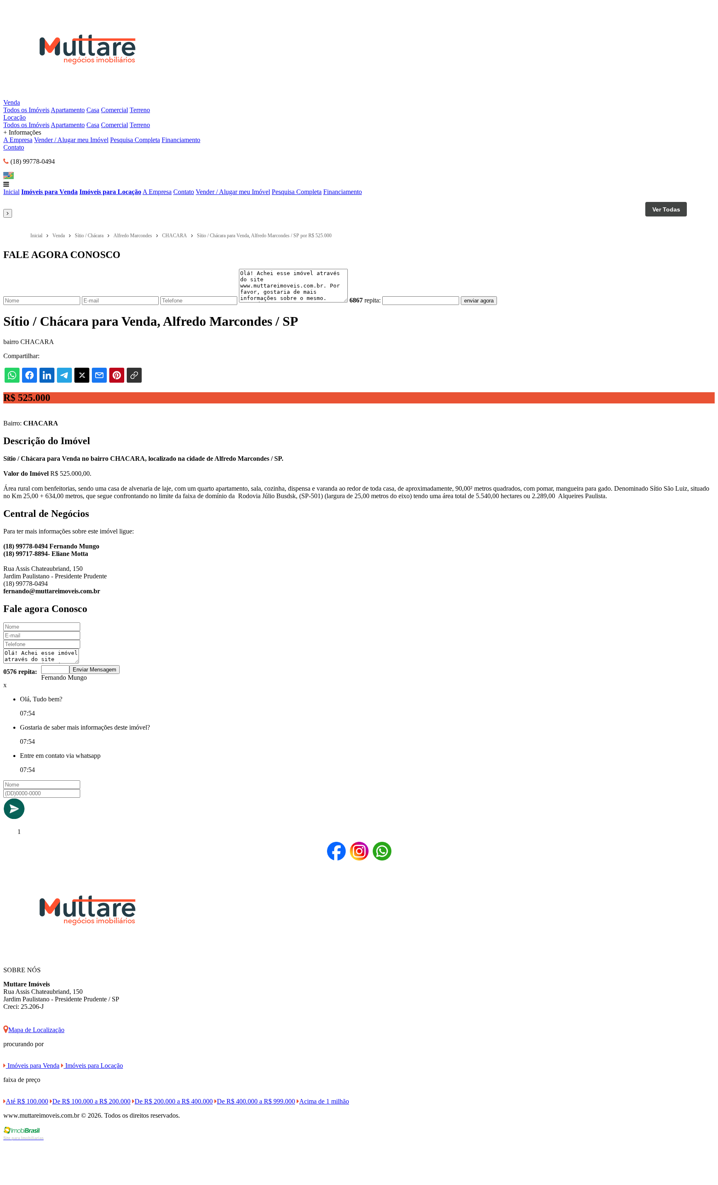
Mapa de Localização (36, 1029)
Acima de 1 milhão (324, 1101)
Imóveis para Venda (49, 191)
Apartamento (68, 109)
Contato (13, 147)
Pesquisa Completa (135, 139)
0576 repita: (20, 671)
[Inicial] (87, 94)
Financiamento (181, 139)
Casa (92, 109)
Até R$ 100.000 (27, 1101)
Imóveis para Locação (110, 191)
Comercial (114, 109)
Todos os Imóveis (26, 109)
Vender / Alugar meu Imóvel (71, 139)
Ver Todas (666, 209)
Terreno (140, 109)
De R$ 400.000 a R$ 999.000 (256, 1101)
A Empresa (17, 139)
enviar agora (479, 300)
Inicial (11, 191)
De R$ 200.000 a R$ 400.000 (174, 1101)
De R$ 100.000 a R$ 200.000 (91, 1101)
